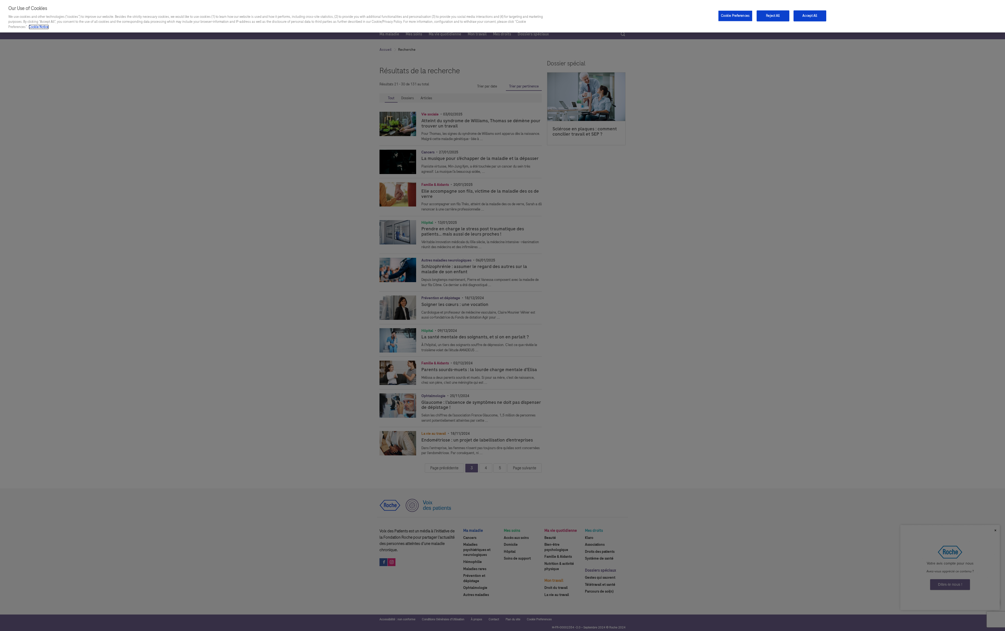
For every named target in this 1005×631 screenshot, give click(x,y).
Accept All (809, 15)
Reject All (773, 15)
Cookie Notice (39, 27)
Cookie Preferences (735, 15)
